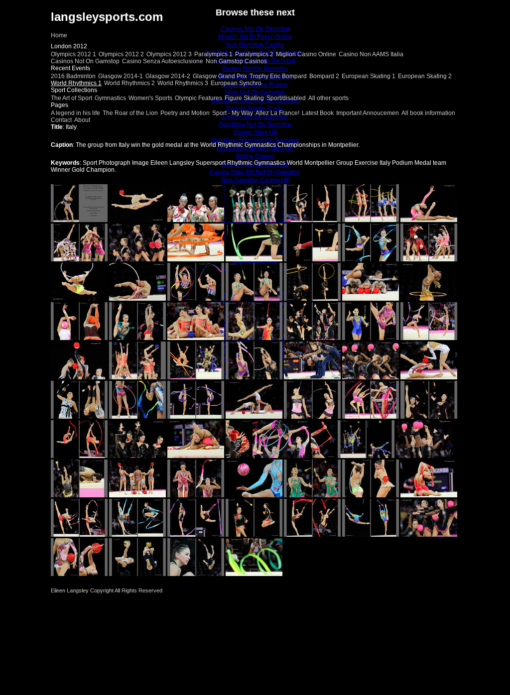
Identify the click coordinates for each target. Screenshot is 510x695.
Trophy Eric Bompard (278, 76)
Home (59, 35)
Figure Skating (244, 98)
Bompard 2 (324, 76)
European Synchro (236, 83)
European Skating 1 (368, 76)
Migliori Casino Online (306, 54)
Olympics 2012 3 (169, 54)
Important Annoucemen (367, 113)
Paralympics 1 (213, 54)
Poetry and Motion (185, 113)
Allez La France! (277, 113)
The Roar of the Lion (130, 113)
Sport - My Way (232, 113)
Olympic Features (198, 98)
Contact (61, 119)
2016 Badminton (73, 76)
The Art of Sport (71, 98)
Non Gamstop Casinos (236, 61)
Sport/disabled (286, 98)
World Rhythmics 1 (76, 83)
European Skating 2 (425, 76)
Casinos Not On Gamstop (85, 61)
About (82, 119)
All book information (428, 113)
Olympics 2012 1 (73, 54)
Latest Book (318, 113)
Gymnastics (110, 98)
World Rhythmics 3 (182, 83)
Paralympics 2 (254, 54)
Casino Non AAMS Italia (371, 54)
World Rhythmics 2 (129, 83)
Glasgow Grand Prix (220, 76)
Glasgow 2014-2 (167, 76)
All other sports (328, 98)
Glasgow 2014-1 (120, 76)
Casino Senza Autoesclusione (162, 61)
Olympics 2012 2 (121, 54)
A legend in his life (75, 113)
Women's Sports (150, 98)
